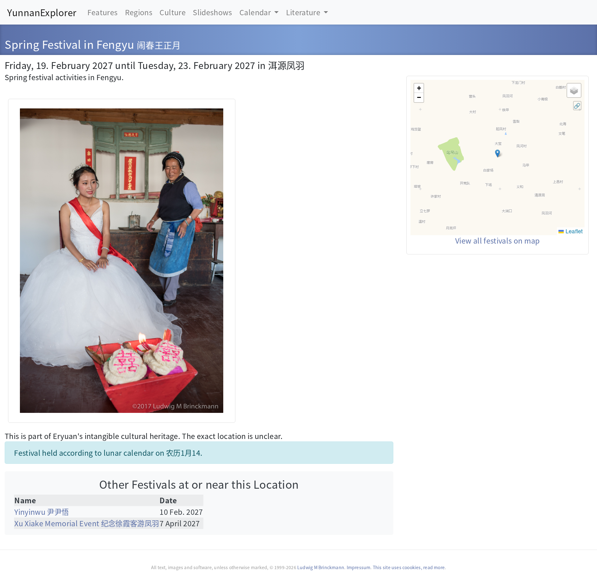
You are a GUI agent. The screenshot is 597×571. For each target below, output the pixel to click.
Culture (172, 12)
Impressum (359, 567)
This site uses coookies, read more (409, 567)
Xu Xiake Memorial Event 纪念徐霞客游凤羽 (86, 523)
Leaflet (573, 231)
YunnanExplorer (41, 12)
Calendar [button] (255, 12)
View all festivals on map (497, 240)
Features (102, 12)
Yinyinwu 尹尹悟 (41, 511)
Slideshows (212, 12)
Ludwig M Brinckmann (320, 567)
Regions (138, 12)
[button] (497, 153)
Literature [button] (304, 12)
